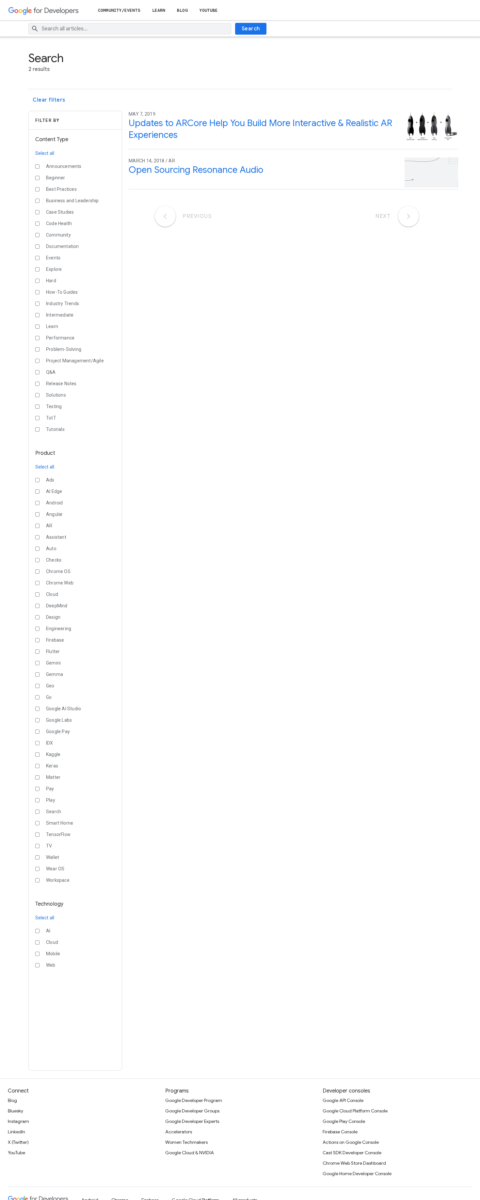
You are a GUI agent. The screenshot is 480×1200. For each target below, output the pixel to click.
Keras (52, 765)
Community (58, 235)
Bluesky (15, 1111)
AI (48, 930)
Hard (51, 280)
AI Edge (54, 491)
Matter (53, 777)
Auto (51, 548)
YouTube (209, 10)
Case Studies (60, 212)
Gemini (53, 663)
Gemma (54, 674)
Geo (50, 685)
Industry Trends (62, 303)
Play (50, 800)
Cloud (52, 594)
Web (51, 965)
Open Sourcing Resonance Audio (196, 169)
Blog (182, 10)
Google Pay (58, 731)
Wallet (52, 857)
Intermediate (59, 315)
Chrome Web (59, 582)
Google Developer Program (193, 1100)
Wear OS (55, 868)
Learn (159, 10)
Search (251, 28)
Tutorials (55, 429)
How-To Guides (62, 292)
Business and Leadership (72, 200)
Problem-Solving (63, 349)
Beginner (55, 177)
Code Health (59, 223)
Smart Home (59, 823)
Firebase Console (340, 1132)
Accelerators (178, 1132)
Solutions (56, 395)
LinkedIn (16, 1132)
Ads (50, 480)
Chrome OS (58, 571)
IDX (49, 743)
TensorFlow (58, 834)
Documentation (62, 246)
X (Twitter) (18, 1142)
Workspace (58, 880)
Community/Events (119, 10)
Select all (44, 153)
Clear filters (49, 100)
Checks (53, 560)
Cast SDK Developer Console (352, 1153)
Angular (54, 514)
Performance (60, 337)
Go (49, 697)
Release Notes (61, 383)
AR (49, 525)
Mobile (53, 953)
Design (53, 617)
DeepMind (57, 605)
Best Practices (61, 189)
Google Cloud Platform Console (355, 1111)
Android (54, 502)
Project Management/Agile (75, 360)
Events (53, 257)
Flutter (53, 651)
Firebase (55, 640)
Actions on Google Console (351, 1142)
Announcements (64, 166)
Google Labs (59, 720)
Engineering (58, 628)
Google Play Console (344, 1121)
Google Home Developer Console (357, 1173)
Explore (54, 269)
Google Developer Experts (192, 1121)
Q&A (51, 372)
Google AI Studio (63, 708)
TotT (51, 417)
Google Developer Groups (192, 1111)
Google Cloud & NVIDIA (189, 1153)
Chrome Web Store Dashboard (354, 1163)
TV (49, 845)
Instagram (18, 1121)
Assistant (56, 537)
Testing (54, 406)
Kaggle (53, 754)
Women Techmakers (186, 1142)
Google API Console (343, 1100)
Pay (50, 788)
